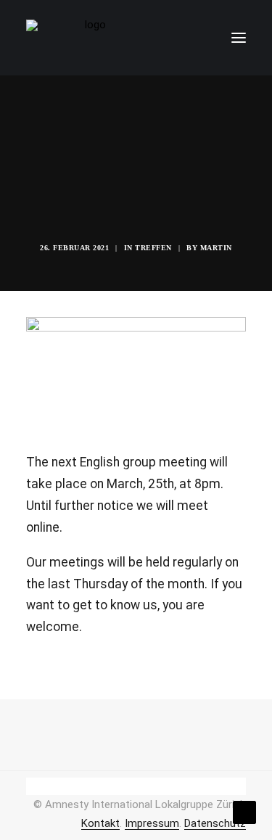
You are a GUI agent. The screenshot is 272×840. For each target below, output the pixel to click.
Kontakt (100, 823)
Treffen (153, 248)
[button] (238, 37)
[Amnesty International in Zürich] (89, 38)
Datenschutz (215, 823)
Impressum (152, 823)
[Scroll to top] (244, 811)
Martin (216, 248)
